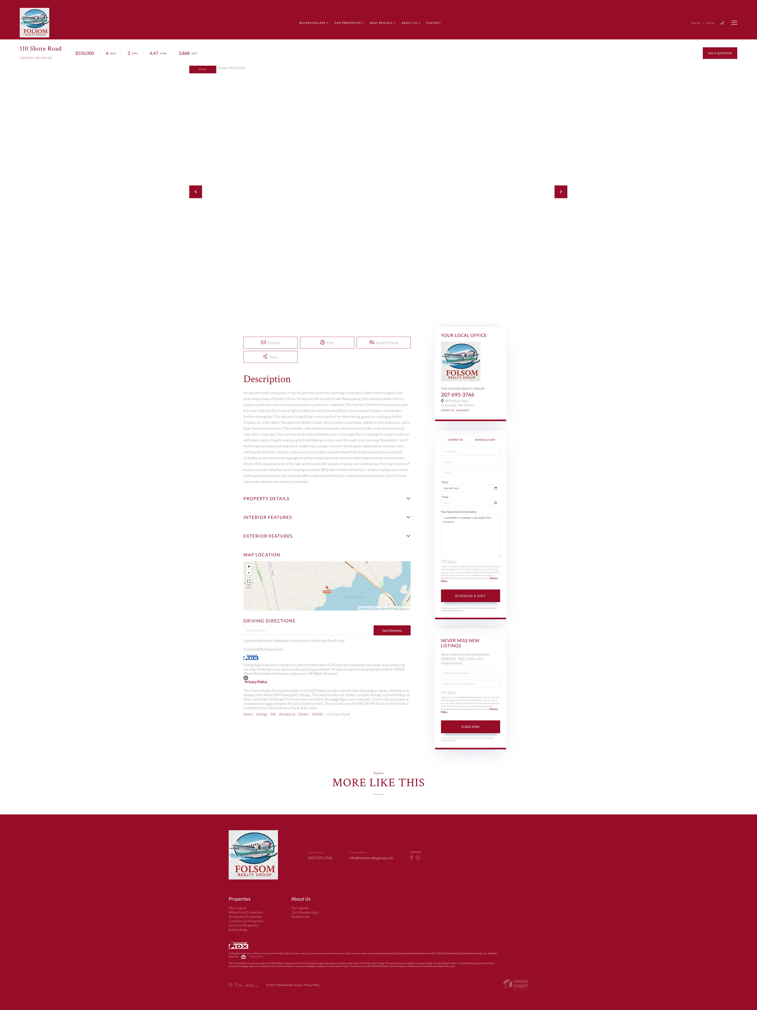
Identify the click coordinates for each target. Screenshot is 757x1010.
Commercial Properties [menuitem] (246, 921)
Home (248, 714)
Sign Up (695, 23)
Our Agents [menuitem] (300, 908)
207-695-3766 (457, 394)
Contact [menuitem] (433, 22)
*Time (444, 497)
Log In (710, 23)
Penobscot (287, 714)
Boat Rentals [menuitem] (381, 22)
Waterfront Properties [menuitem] (246, 912)
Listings (261, 714)
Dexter (303, 714)
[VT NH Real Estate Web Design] (515, 984)
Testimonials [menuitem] (300, 916)
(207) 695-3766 (320, 858)
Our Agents (462, 410)
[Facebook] (411, 858)
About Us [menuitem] (409, 22)
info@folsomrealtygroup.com (371, 858)
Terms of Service (451, 610)
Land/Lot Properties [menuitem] (244, 925)
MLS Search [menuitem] (238, 908)
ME (273, 714)
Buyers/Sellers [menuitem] (312, 22)
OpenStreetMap (385, 608)
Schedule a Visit (485, 439)
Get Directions (392, 630)
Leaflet (364, 608)
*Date (444, 482)
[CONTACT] (720, 53)
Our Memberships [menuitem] (305, 912)
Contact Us (447, 410)
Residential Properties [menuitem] (245, 916)
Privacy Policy (256, 682)
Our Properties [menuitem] (347, 22)
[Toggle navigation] (734, 23)
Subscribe (470, 726)
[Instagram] (418, 858)
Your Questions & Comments (458, 511)
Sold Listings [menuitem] (238, 929)
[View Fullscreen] (249, 581)
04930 (317, 714)
